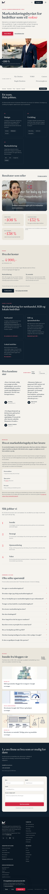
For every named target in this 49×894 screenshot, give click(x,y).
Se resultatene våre (19, 33)
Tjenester (4, 88)
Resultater (9, 88)
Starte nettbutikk (29, 837)
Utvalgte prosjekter (42, 176)
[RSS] (13, 838)
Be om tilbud (7, 33)
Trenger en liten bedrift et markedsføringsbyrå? (17, 604)
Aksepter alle (20, 889)
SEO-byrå (28, 856)
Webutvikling (30, 130)
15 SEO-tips (8, 834)
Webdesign (28, 828)
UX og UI (6, 133)
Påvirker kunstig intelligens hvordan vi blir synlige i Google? (21, 635)
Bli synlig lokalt (8, 356)
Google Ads (15, 157)
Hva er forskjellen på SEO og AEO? (13, 630)
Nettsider (7, 130)
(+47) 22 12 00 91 (6, 768)
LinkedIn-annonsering (30, 835)
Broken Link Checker (6, 848)
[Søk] (31, 2)
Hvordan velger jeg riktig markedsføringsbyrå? (17, 593)
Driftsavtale (28, 841)
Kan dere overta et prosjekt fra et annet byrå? (16, 624)
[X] (6, 838)
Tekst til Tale (4, 850)
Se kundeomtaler (42, 372)
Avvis (12, 889)
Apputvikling (28, 839)
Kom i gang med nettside (22, 290)
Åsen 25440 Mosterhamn (6, 872)
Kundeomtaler (29, 854)
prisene (6, 480)
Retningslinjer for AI (38, 889)
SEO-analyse (4, 854)
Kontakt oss (38, 2)
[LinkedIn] (3, 838)
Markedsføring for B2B (33, 336)
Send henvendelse (24, 804)
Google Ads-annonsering (31, 833)
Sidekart (45, 889)
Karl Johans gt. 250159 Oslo (5, 868)
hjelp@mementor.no (7, 765)
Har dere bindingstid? (9, 614)
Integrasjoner (30, 133)
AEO (10, 157)
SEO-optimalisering (30, 824)
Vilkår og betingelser (29, 889)
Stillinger (27, 861)
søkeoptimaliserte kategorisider (11, 324)
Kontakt (23, 88)
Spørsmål (18, 88)
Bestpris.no (4, 856)
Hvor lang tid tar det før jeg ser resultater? (15, 619)
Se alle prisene (8, 290)
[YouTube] (10, 838)
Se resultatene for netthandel (11, 336)
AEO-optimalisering (30, 826)
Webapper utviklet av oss (7, 859)
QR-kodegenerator (6, 852)
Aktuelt (27, 859)
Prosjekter (28, 852)
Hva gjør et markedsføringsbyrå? (13, 588)
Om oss (27, 850)
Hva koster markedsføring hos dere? (14, 609)
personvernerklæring (9, 886)
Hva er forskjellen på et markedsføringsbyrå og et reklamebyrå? (23, 599)
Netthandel (38, 130)
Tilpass (6, 889)
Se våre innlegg (43, 657)
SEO (6, 157)
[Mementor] (3, 2)
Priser (14, 88)
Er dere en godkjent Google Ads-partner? (15, 640)
